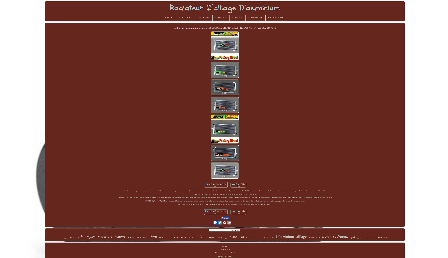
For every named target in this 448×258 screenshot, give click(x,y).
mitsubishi (382, 237)
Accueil (224, 246)
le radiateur (105, 237)
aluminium (197, 236)
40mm (244, 237)
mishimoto (254, 238)
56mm (183, 237)
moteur (326, 237)
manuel (120, 237)
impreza (366, 238)
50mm (311, 238)
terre (161, 237)
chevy (220, 238)
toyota (91, 237)
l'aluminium (285, 237)
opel (260, 238)
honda (130, 237)
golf (353, 237)
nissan (234, 237)
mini (72, 237)
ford (154, 236)
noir (271, 238)
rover (318, 238)
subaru (373, 238)
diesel (139, 238)
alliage (301, 236)
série (266, 237)
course (175, 237)
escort (167, 238)
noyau (211, 237)
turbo (81, 237)
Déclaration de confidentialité (225, 253)
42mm (226, 238)
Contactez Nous (225, 249)
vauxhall (65, 238)
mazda (146, 237)
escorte (358, 238)
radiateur (341, 236)
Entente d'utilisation (224, 256)
